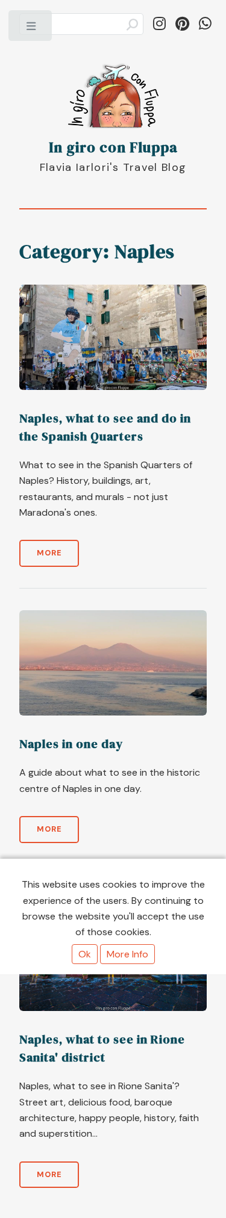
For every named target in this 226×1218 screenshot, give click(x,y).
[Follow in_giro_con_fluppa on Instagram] (159, 23)
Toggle (31, 29)
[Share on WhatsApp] (205, 23)
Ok (84, 954)
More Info (127, 954)
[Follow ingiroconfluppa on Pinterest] (182, 23)
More (49, 553)
